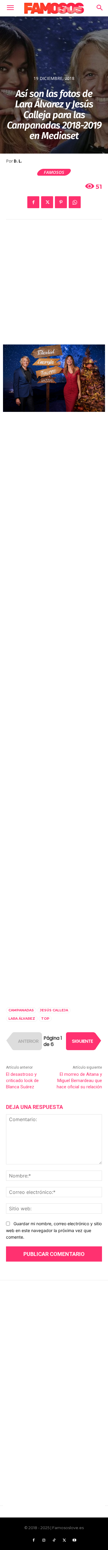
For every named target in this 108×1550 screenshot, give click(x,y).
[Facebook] (33, 202)
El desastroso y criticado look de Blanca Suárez (22, 1081)
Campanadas (21, 1010)
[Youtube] (74, 1540)
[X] (47, 202)
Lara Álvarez (21, 1018)
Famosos (54, 172)
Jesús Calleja (54, 1010)
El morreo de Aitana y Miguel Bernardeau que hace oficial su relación (79, 1081)
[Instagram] (43, 1540)
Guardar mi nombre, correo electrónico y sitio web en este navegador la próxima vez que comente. (54, 1230)
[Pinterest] (61, 202)
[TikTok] (54, 1540)
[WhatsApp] (75, 202)
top (45, 1018)
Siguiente (82, 1041)
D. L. (18, 161)
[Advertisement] (54, 286)
